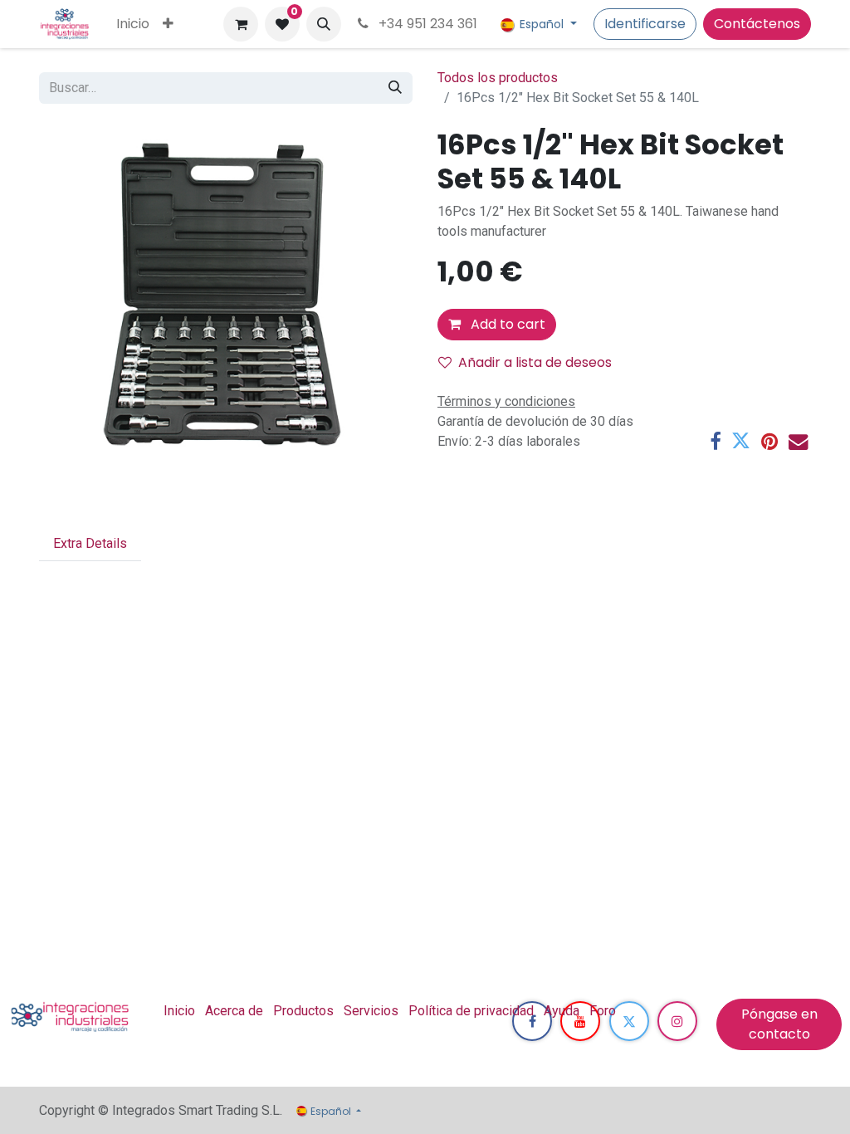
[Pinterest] (769, 441)
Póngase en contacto (779, 1024)
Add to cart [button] (506, 324)
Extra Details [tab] (90, 543)
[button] (323, 24)
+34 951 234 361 (426, 23)
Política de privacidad (471, 1011)
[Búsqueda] (395, 88)
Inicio (179, 1011)
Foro (602, 1011)
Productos (303, 1011)
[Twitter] (740, 441)
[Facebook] (715, 441)
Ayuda (561, 1011)
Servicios (371, 1011)
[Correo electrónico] (798, 441)
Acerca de (234, 1011)
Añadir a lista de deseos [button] (535, 362)
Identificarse (645, 23)
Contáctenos (757, 23)
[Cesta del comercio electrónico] (240, 24)
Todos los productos (497, 78)
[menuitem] (133, 24)
